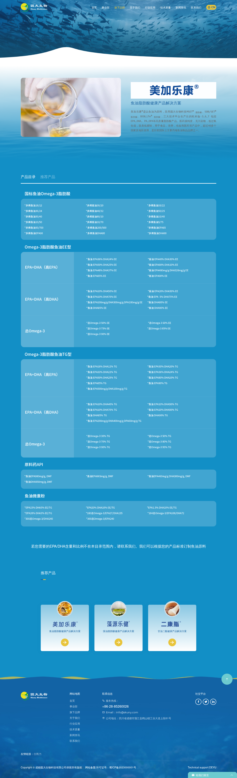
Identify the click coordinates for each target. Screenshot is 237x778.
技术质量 (165, 7)
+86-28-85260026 (115, 706)
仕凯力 (37, 754)
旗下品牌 (119, 7)
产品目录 (28, 176)
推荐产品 (47, 176)
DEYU (212, 767)
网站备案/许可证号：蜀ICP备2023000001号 (110, 767)
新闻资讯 (181, 7)
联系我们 (196, 7)
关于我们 (135, 7)
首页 (94, 7)
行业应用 (150, 7)
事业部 (105, 7)
